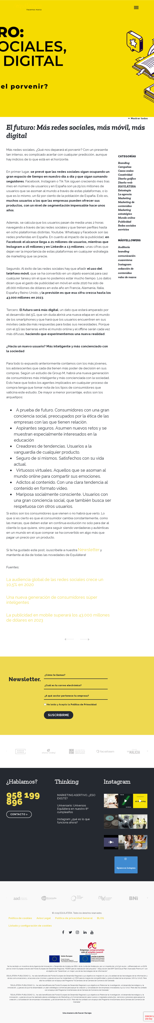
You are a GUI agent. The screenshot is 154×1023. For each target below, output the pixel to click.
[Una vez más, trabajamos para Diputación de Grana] (111, 842)
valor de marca (127, 277)
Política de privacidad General (73, 918)
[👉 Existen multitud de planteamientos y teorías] (111, 801)
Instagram (124, 264)
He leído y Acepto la (72, 704)
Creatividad (125, 174)
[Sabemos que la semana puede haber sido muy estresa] (140, 821)
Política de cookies (20, 918)
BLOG (100, 918)
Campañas (124, 167)
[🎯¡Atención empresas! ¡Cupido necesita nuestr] (140, 842)
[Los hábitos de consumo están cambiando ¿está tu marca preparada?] (69, 639)
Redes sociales (127, 225)
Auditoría (124, 247)
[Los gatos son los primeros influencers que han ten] (126, 821)
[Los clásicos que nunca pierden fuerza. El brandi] (111, 821)
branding (123, 251)
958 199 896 (23, 798)
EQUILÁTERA (127, 186)
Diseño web (125, 182)
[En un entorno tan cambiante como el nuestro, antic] (140, 801)
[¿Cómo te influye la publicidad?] (84, 639)
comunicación (127, 256)
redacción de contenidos (126, 271)
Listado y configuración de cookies (30, 925)
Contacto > (19, 814)
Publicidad (124, 221)
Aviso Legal (44, 918)
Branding (124, 163)
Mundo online (126, 217)
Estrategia (124, 190)
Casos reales (126, 170)
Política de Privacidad (84, 704)
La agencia (125, 194)
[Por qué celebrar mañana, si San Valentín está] (126, 842)
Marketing (124, 198)
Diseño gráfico (127, 178)
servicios (123, 229)
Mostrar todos (139, 118)
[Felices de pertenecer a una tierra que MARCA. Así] (126, 801)
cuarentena (125, 260)
